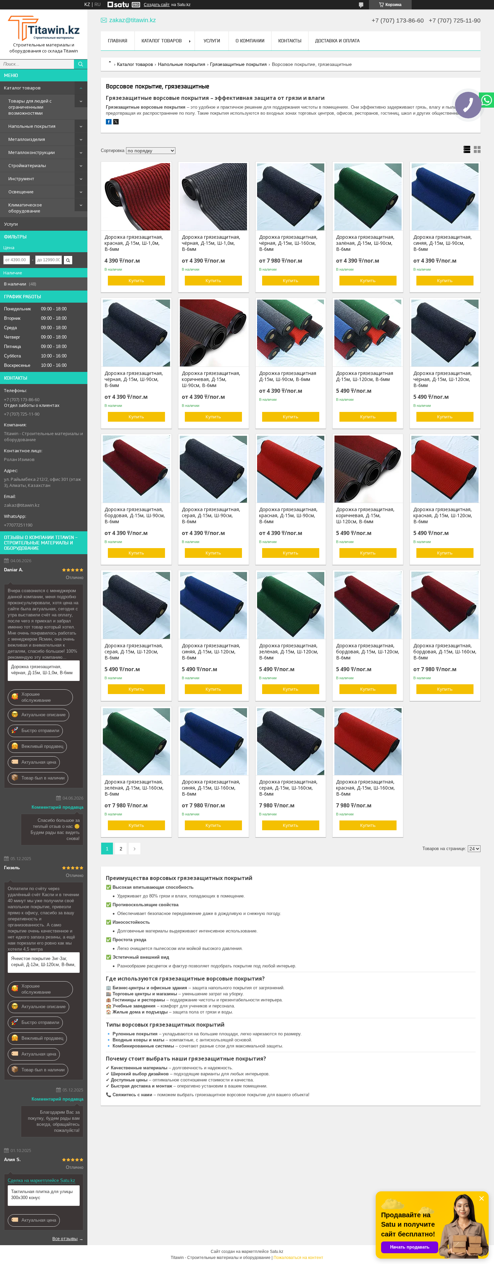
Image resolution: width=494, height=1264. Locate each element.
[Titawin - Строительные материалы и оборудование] (43, 28)
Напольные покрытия (31, 126)
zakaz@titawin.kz (22, 505)
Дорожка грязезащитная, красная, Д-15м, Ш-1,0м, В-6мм (134, 243)
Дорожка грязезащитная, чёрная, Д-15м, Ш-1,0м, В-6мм (42, 669)
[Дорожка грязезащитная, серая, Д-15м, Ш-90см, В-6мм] (213, 469)
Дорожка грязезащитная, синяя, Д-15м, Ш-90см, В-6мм (442, 243)
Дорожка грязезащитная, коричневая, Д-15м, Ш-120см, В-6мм (365, 515)
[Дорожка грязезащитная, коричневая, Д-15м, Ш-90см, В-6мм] (213, 333)
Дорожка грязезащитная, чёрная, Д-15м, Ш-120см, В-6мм (442, 379)
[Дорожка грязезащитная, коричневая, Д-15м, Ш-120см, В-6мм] (368, 469)
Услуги (11, 224)
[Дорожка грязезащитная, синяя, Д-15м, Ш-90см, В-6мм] (445, 196)
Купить (136, 280)
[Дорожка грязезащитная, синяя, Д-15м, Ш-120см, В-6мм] (213, 605)
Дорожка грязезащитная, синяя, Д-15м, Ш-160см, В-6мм (211, 788)
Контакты (289, 40)
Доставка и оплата (337, 40)
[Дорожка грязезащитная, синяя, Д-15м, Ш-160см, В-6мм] (213, 741)
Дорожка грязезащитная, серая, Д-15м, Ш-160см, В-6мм (288, 788)
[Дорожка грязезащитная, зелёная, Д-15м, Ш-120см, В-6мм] (291, 605)
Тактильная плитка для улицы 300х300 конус (42, 1194)
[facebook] (109, 122)
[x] (116, 122)
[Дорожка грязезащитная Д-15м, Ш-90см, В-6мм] (291, 333)
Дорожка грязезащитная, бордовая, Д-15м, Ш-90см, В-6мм (135, 515)
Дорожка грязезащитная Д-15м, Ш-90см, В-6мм (287, 376)
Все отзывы (65, 1238)
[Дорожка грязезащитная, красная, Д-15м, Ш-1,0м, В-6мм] (136, 196)
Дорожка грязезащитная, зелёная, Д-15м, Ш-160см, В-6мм (134, 788)
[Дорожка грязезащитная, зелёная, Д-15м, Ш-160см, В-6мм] (136, 741)
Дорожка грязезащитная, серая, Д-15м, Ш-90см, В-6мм (211, 515)
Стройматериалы (27, 165)
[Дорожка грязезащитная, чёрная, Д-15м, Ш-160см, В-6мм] (291, 196)
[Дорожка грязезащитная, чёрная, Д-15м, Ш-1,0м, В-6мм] (213, 196)
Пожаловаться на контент (298, 1257)
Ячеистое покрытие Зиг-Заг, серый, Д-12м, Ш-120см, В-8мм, (43, 961)
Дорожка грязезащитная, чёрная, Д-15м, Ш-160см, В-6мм (288, 243)
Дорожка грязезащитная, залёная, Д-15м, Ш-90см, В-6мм (365, 243)
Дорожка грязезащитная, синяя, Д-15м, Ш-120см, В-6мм (211, 652)
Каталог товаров (22, 88)
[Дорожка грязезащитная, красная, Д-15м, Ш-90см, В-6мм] (291, 469)
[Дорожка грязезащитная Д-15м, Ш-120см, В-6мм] (368, 333)
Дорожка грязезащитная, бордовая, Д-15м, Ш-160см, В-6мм (445, 652)
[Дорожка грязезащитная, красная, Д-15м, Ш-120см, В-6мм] (445, 469)
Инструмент (21, 179)
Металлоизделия (26, 139)
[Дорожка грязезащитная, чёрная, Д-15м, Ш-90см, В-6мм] (136, 333)
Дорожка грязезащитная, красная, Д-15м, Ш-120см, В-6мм (442, 515)
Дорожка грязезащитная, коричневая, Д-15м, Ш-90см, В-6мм (211, 379)
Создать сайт (157, 4)
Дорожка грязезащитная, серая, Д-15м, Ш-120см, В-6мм (134, 652)
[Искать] (80, 64)
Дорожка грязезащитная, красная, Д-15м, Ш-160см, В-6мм (365, 788)
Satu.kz (276, 1251)
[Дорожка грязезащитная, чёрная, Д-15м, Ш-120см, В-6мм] (445, 333)
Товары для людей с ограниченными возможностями (29, 107)
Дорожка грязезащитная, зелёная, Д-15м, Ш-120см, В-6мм (288, 652)
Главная (117, 40)
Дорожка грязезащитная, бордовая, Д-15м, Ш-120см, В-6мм (367, 652)
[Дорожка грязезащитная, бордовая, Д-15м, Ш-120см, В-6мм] (368, 605)
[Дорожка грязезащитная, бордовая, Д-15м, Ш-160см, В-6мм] (445, 605)
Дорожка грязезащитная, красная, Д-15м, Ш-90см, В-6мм (288, 515)
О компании (250, 40)
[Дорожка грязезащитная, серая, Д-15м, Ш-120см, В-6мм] (136, 605)
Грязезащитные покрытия (238, 64)
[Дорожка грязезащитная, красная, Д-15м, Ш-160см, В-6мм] (368, 741)
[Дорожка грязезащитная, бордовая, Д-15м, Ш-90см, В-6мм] (136, 469)
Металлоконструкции (31, 152)
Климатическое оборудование (25, 208)
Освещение (21, 192)
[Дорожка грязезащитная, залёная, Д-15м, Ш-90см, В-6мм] (368, 196)
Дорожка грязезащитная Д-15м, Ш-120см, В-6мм (364, 376)
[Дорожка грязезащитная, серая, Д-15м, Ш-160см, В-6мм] (291, 741)
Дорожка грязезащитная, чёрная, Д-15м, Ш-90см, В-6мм (134, 379)
